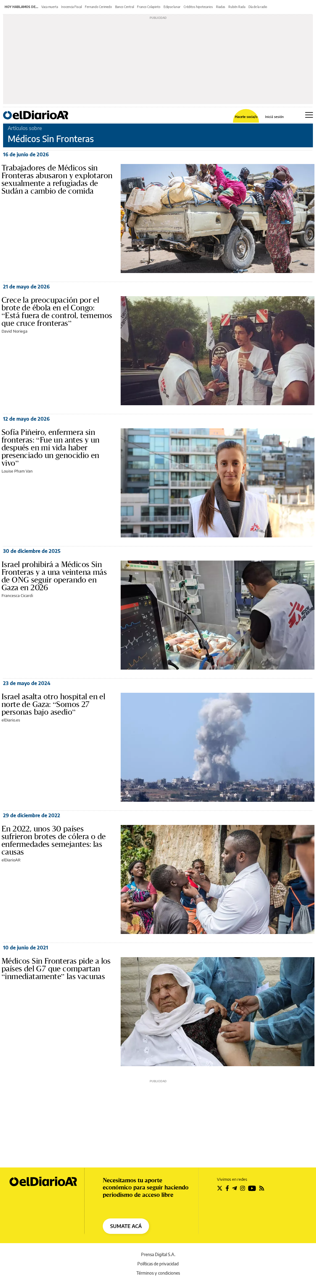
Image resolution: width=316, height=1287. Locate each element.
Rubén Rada (236, 7)
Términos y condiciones (158, 1273)
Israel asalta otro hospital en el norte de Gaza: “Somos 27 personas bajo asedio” (53, 704)
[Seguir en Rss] (261, 1188)
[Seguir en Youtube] (252, 1188)
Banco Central (124, 7)
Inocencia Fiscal (71, 7)
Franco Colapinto (148, 7)
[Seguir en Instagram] (242, 1188)
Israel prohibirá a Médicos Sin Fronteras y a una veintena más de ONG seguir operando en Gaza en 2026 (54, 575)
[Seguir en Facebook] (227, 1188)
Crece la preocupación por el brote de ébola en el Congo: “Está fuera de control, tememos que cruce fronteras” (57, 311)
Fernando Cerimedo (98, 7)
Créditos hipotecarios (198, 7)
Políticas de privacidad (158, 1263)
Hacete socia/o (246, 116)
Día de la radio (257, 7)
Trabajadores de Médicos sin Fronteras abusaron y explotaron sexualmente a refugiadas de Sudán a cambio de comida (57, 179)
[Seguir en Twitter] (219, 1188)
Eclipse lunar (172, 7)
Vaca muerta (49, 7)
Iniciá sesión (274, 116)
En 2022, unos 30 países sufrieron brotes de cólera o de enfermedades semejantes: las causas (54, 840)
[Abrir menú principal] (309, 115)
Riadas (220, 7)
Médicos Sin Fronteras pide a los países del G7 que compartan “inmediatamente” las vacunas (56, 968)
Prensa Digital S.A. (158, 1254)
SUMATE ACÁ (126, 1226)
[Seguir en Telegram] (234, 1188)
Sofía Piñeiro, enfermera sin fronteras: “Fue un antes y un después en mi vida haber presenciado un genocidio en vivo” (51, 447)
